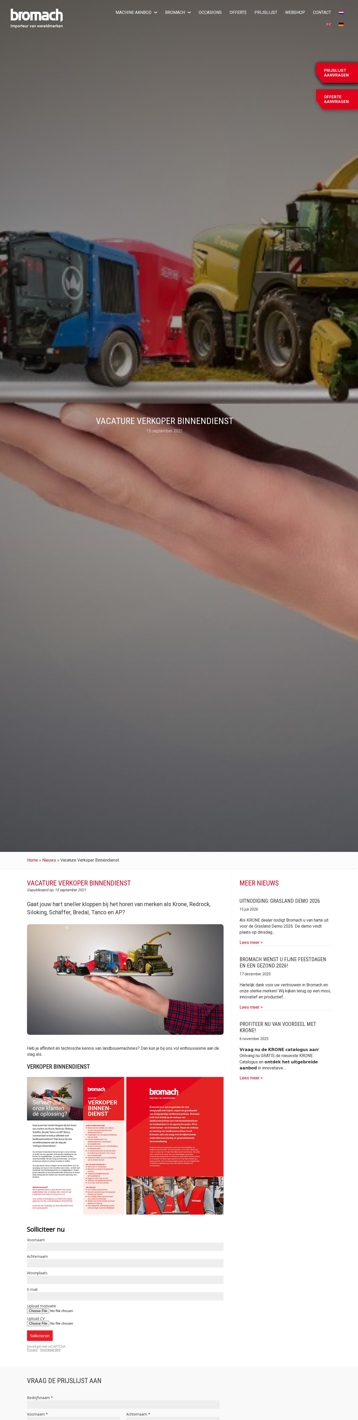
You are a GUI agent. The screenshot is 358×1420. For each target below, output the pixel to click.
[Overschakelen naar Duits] (341, 24)
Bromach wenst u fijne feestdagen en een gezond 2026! (283, 962)
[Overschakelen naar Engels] (329, 24)
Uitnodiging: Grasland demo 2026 (280, 901)
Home (32, 860)
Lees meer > (251, 942)
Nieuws (49, 860)
